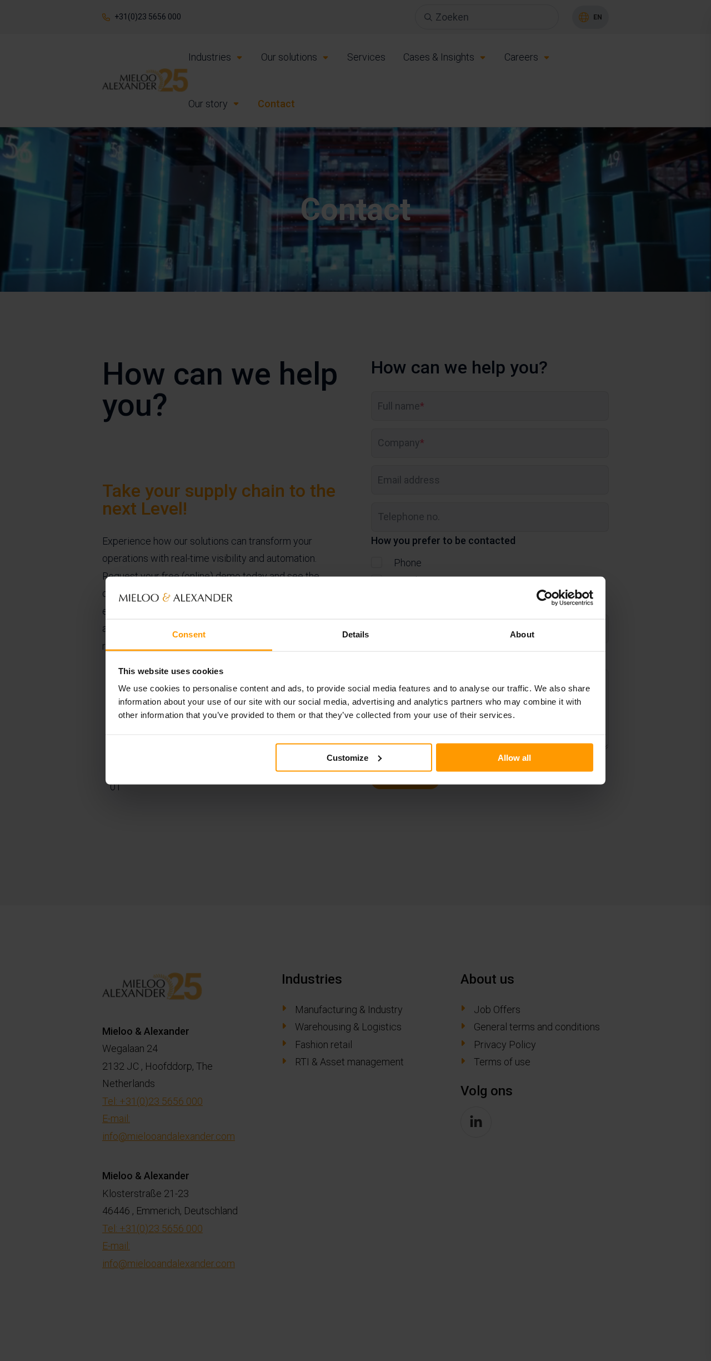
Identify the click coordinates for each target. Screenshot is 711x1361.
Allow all (514, 757)
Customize (347, 757)
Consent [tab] (189, 634)
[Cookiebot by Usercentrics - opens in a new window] (544, 597)
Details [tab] (355, 634)
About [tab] (522, 634)
